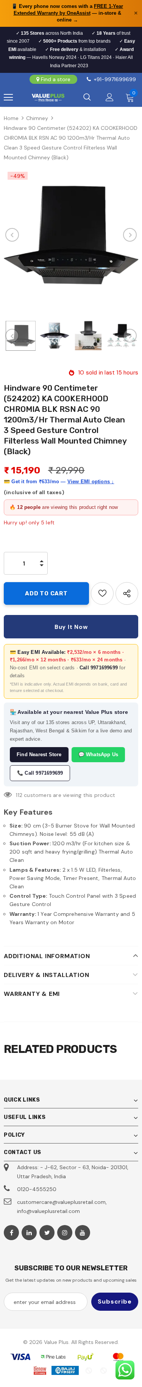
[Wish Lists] (102, 593)
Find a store (55, 79)
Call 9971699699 (99, 667)
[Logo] (48, 97)
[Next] (130, 235)
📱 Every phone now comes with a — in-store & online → (67, 13)
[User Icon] (110, 97)
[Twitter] (47, 1232)
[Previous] (12, 235)
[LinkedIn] (29, 1232)
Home (11, 118)
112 (19, 795)
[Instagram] (64, 1232)
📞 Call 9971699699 (40, 773)
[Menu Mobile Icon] (8, 97)
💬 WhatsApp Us (98, 754)
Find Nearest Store (39, 754)
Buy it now (71, 627)
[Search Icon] (87, 97)
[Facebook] (11, 1232)
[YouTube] (82, 1232)
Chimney (37, 118)
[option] (71, 235)
